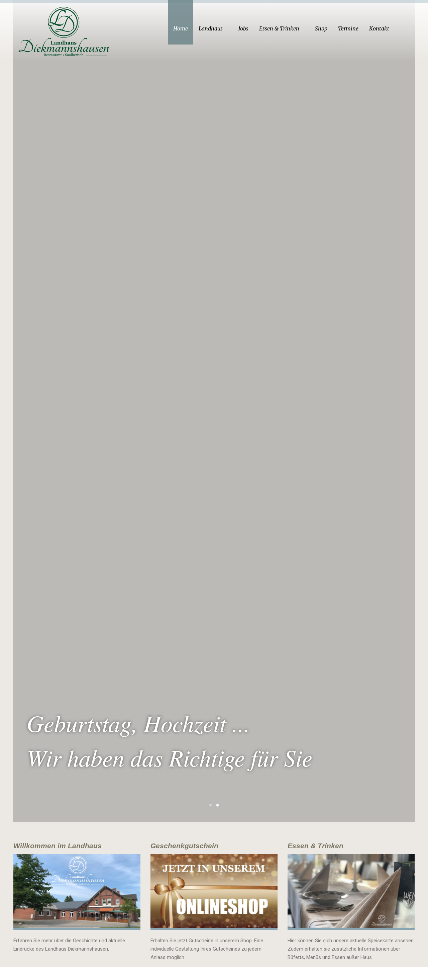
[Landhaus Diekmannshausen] (65, 30)
